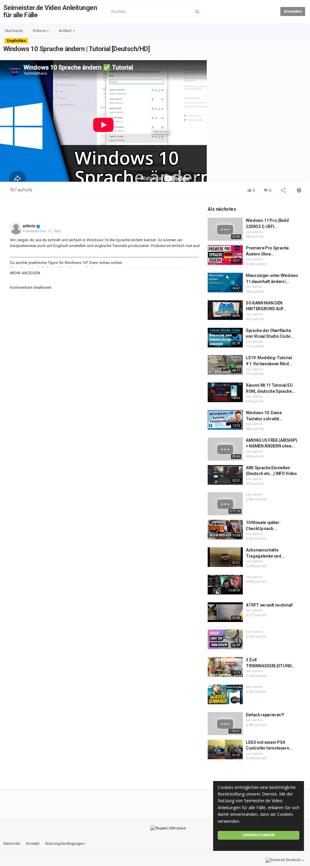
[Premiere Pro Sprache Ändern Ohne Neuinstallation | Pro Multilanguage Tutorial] (225, 255)
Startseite (14, 30)
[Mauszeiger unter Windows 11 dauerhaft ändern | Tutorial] (225, 282)
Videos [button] (39, 30)
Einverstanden (259, 835)
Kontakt (32, 844)
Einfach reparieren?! (265, 714)
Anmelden (293, 11)
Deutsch (293, 860)
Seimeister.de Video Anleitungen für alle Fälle (50, 11)
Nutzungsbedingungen (64, 844)
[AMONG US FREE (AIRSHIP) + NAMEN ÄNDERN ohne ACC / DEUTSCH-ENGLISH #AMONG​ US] (225, 449)
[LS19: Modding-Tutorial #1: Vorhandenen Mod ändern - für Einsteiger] (225, 365)
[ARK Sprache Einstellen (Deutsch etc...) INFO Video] (225, 475)
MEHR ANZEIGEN (25, 273)
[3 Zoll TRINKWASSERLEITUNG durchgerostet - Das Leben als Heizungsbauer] (225, 667)
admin (29, 225)
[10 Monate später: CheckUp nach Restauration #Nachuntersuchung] (225, 529)
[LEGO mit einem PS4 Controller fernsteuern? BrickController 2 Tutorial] (225, 749)
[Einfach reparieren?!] (225, 723)
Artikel (65, 30)
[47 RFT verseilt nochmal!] (225, 612)
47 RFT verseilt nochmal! (269, 605)
